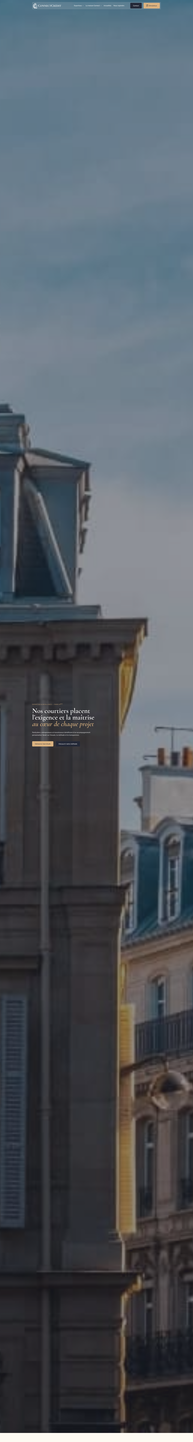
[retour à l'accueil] (47, 5)
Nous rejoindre (118, 6)
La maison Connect (93, 6)
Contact (136, 6)
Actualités (107, 6)
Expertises (78, 6)
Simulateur (153, 6)
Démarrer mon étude (43, 744)
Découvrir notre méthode (68, 744)
